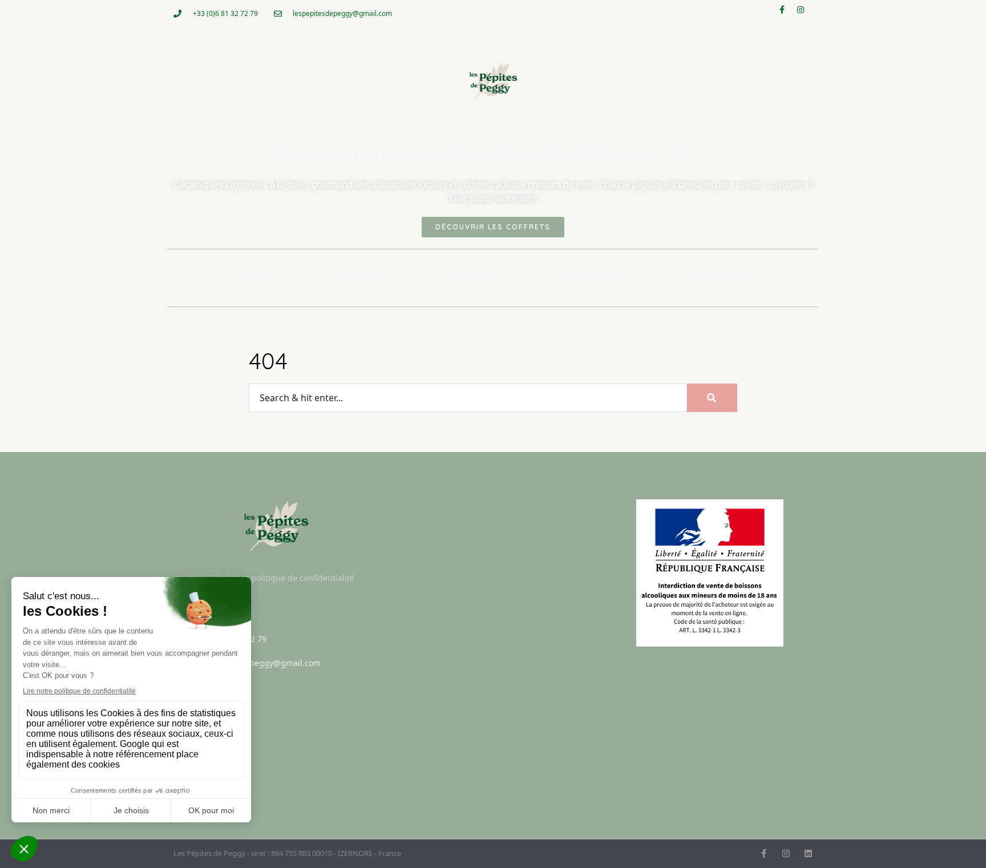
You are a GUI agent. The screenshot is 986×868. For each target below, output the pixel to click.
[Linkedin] (808, 853)
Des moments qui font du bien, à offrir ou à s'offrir (493, 153)
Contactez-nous (721, 278)
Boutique (252, 278)
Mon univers (473, 278)
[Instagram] (805, 14)
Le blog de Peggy (594, 278)
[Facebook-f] (786, 14)
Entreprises (364, 278)
